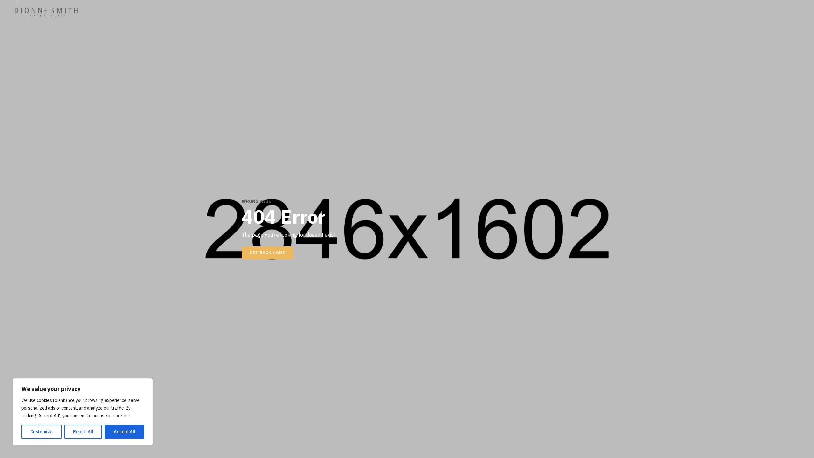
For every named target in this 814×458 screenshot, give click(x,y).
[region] (83, 411)
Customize (41, 431)
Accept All (124, 431)
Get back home (268, 252)
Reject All (83, 431)
